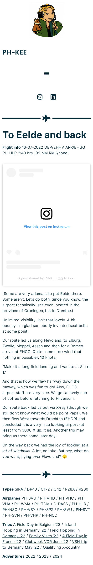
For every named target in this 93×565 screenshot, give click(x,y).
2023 (44, 556)
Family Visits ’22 (43, 535)
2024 (57, 556)
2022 (30, 556)
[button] (46, 74)
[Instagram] (40, 97)
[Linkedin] (53, 97)
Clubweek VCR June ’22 (46, 541)
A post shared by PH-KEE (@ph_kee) (46, 278)
